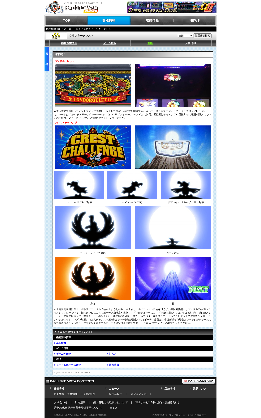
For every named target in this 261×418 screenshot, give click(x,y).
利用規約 (80, 402)
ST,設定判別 (88, 394)
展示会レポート (118, 394)
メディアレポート (141, 394)
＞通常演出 (113, 364)
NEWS (194, 21)
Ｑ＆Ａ (114, 407)
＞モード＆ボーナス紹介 (67, 364)
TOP (66, 21)
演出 (150, 43)
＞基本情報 (60, 342)
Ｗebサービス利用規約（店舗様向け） (158, 402)
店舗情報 (151, 21)
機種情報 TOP (53, 28)
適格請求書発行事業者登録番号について (78, 407)
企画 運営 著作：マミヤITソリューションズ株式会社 (179, 415)
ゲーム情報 (109, 43)
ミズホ (84, 28)
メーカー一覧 (71, 28)
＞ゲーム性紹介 (62, 353)
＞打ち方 (112, 353)
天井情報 (72, 394)
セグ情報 (58, 394)
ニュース (114, 388)
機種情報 (109, 21)
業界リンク (199, 388)
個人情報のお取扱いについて (110, 402)
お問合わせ (60, 402)
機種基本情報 (69, 43)
